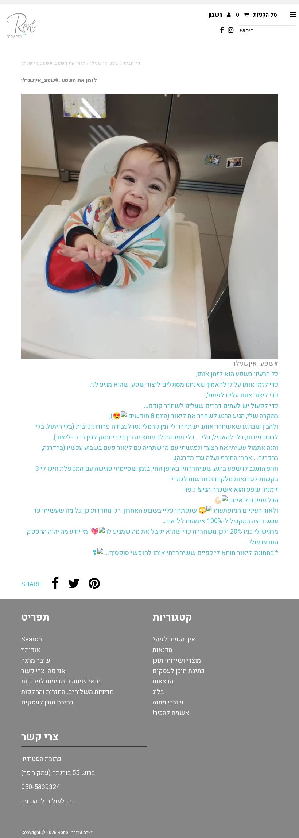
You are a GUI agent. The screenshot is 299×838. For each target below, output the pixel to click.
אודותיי (30, 650)
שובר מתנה (35, 660)
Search (31, 639)
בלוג (158, 692)
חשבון (216, 15)
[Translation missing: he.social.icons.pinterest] (94, 584)
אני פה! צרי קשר (43, 671)
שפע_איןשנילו (104, 63)
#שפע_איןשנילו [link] (256, 363)
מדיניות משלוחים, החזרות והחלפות (67, 692)
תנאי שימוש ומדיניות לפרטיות (61, 681)
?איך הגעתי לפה (173, 639)
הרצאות (162, 681)
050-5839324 (40, 787)
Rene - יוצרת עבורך (76, 832)
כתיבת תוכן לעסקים (47, 702)
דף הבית (132, 63)
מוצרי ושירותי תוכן (176, 660)
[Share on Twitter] (74, 584)
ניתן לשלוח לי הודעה (48, 801)
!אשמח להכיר (170, 713)
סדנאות (162, 650)
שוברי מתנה (167, 702)
